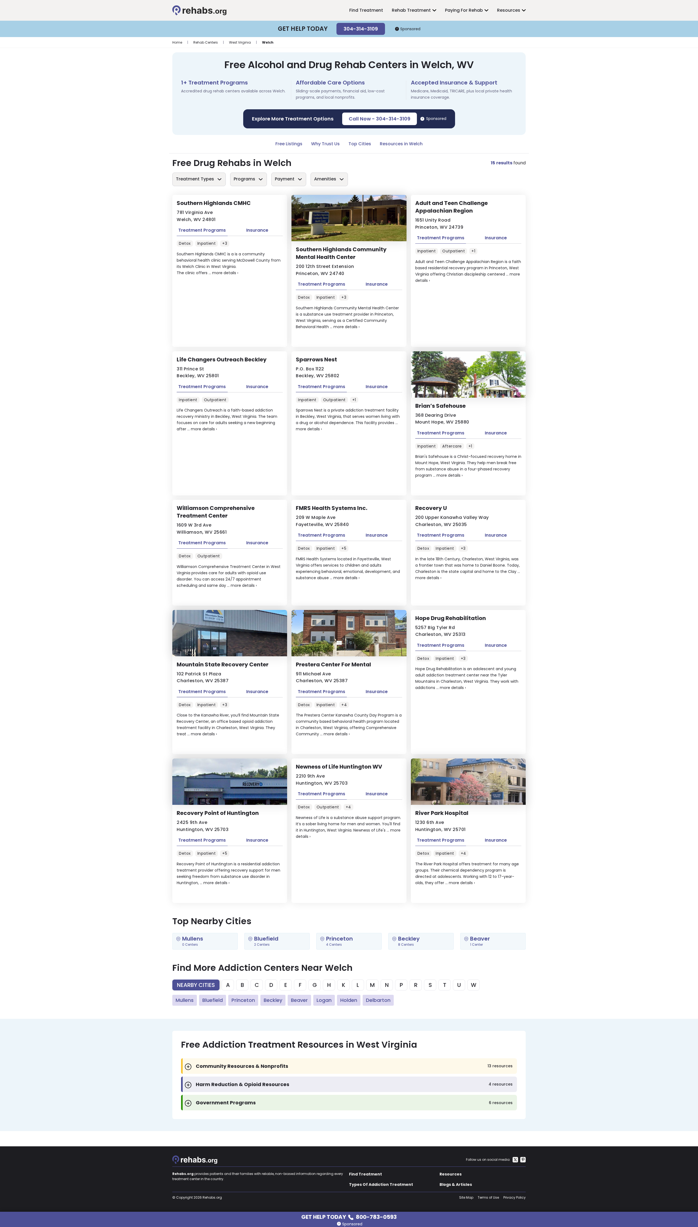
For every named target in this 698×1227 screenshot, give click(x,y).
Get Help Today (349, 1216)
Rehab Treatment (411, 10)
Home (177, 42)
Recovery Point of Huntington (218, 813)
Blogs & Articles (456, 1184)
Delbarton (378, 1000)
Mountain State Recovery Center (223, 664)
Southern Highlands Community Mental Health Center (341, 253)
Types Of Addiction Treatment (381, 1184)
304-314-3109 (361, 28)
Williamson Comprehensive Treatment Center (216, 511)
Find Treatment (366, 10)
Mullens (185, 1000)
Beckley (273, 1000)
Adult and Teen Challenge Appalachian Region (451, 206)
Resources (508, 10)
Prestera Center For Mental (333, 664)
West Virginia (240, 42)
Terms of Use (488, 1197)
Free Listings (288, 144)
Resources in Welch (401, 144)
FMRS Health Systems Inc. (331, 508)
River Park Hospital (441, 813)
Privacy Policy (514, 1197)
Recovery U (431, 508)
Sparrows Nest (316, 359)
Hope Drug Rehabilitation (450, 618)
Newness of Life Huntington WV (339, 766)
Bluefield (212, 1000)
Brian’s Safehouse (440, 406)
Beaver (299, 1000)
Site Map (466, 1197)
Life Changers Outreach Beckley (222, 359)
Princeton (243, 1000)
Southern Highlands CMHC (214, 203)
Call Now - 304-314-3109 (379, 118)
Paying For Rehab (464, 10)
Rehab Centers (205, 42)
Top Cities (359, 144)
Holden (348, 1000)
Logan (324, 1000)
